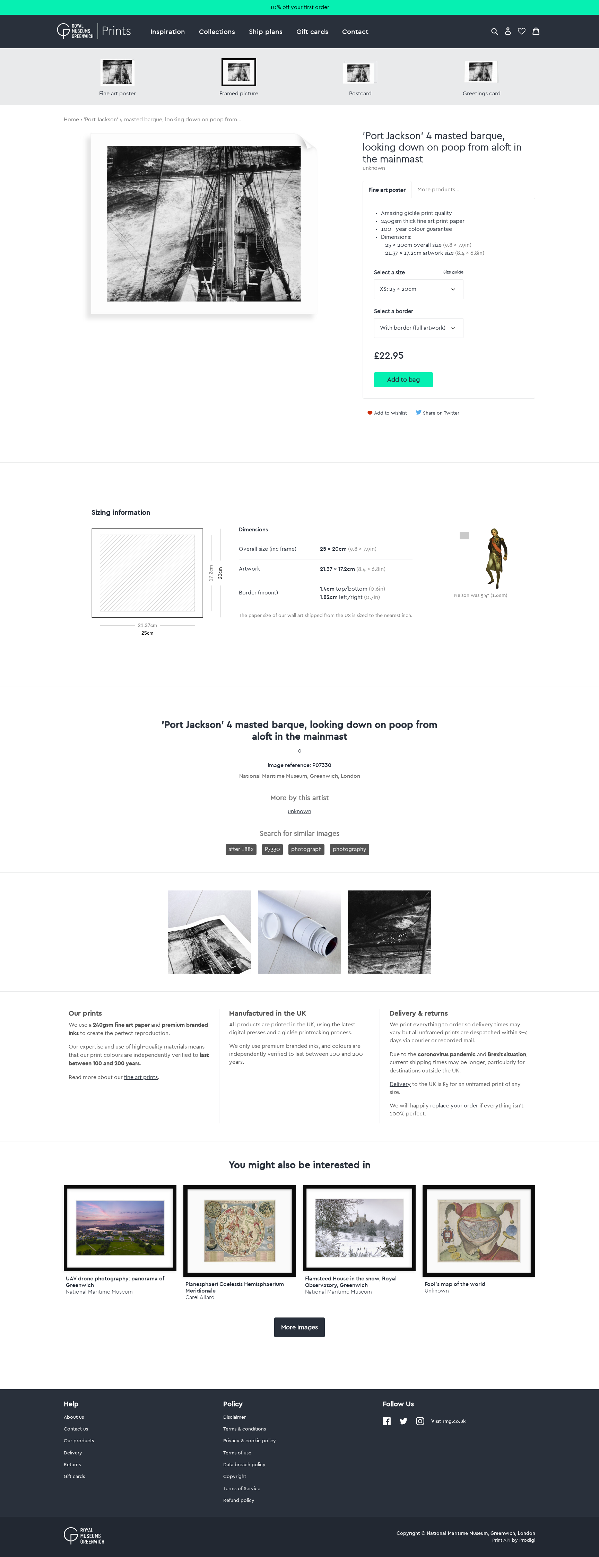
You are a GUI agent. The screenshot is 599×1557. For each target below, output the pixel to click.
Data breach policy (244, 1464)
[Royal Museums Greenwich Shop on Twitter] (403, 1423)
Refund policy (238, 1500)
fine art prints (141, 1077)
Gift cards (312, 31)
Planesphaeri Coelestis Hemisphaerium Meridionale (234, 1287)
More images (299, 1327)
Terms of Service (241, 1488)
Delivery (400, 1084)
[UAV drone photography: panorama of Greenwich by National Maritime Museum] (120, 1228)
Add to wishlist (390, 413)
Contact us (76, 1429)
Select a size (418, 272)
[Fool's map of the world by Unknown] (479, 1231)
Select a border (393, 311)
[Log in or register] (508, 31)
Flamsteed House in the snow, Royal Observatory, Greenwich (351, 1281)
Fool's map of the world (455, 1283)
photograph (306, 849)
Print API (501, 1540)
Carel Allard (200, 1297)
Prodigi (527, 1540)
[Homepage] (96, 31)
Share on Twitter (441, 413)
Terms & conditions (244, 1429)
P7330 (272, 849)
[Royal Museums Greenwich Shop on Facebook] (387, 1423)
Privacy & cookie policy (249, 1440)
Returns (72, 1464)
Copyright (234, 1476)
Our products (79, 1440)
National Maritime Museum (99, 1291)
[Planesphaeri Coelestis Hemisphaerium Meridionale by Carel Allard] (239, 1231)
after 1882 (241, 849)
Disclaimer (234, 1417)
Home (71, 119)
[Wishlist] (521, 31)
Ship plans (266, 31)
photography (349, 849)
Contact (355, 31)
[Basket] (536, 31)
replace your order (454, 1105)
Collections (217, 31)
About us (74, 1417)
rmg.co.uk (454, 1421)
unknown (374, 168)
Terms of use (237, 1453)
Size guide (453, 272)
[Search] (494, 31)
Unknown (437, 1290)
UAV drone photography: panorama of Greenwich (115, 1281)
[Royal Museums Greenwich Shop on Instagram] (420, 1423)
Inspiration (167, 31)
